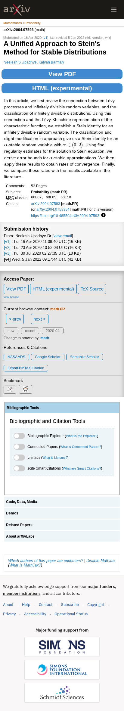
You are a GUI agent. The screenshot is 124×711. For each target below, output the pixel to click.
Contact (46, 604)
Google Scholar (47, 357)
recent (30, 331)
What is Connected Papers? (80, 447)
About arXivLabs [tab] (20, 536)
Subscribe (70, 604)
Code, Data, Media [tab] (21, 502)
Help (26, 604)
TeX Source (92, 288)
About (8, 604)
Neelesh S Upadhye (20, 62)
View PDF (62, 74)
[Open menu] (113, 9)
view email (63, 236)
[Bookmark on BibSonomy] (10, 390)
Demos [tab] (12, 513)
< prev (15, 318)
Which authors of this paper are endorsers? (45, 560)
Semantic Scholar (84, 357)
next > (39, 318)
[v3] (7, 253)
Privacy (9, 613)
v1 (45, 37)
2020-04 (53, 331)
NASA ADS (16, 357)
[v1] (7, 241)
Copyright (95, 604)
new (11, 331)
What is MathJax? (25, 565)
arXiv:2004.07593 (45, 204)
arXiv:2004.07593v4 (53, 209)
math (44, 338)
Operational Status (71, 613)
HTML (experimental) (62, 88)
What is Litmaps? (54, 457)
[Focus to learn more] (102, 215)
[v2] (7, 247)
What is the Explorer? (81, 436)
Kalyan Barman (51, 62)
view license (11, 297)
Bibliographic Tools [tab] (23, 408)
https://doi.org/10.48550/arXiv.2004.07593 (65, 216)
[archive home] (17, 10)
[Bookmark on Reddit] (25, 389)
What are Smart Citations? (82, 468)
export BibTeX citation (26, 368)
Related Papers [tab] (19, 525)
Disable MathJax (101, 560)
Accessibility (35, 613)
